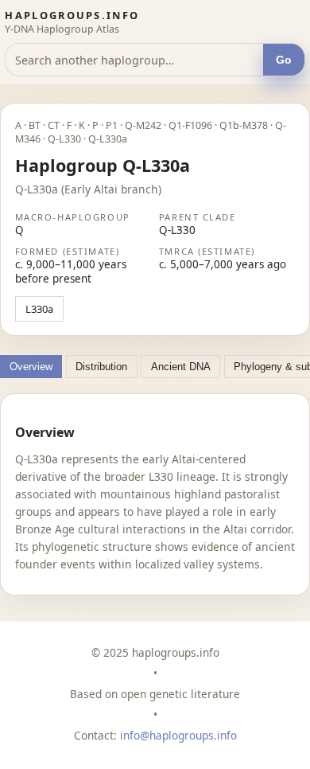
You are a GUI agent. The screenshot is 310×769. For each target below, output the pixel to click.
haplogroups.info (72, 15)
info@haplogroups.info (178, 735)
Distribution (101, 367)
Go (284, 60)
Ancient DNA (181, 367)
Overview (31, 367)
